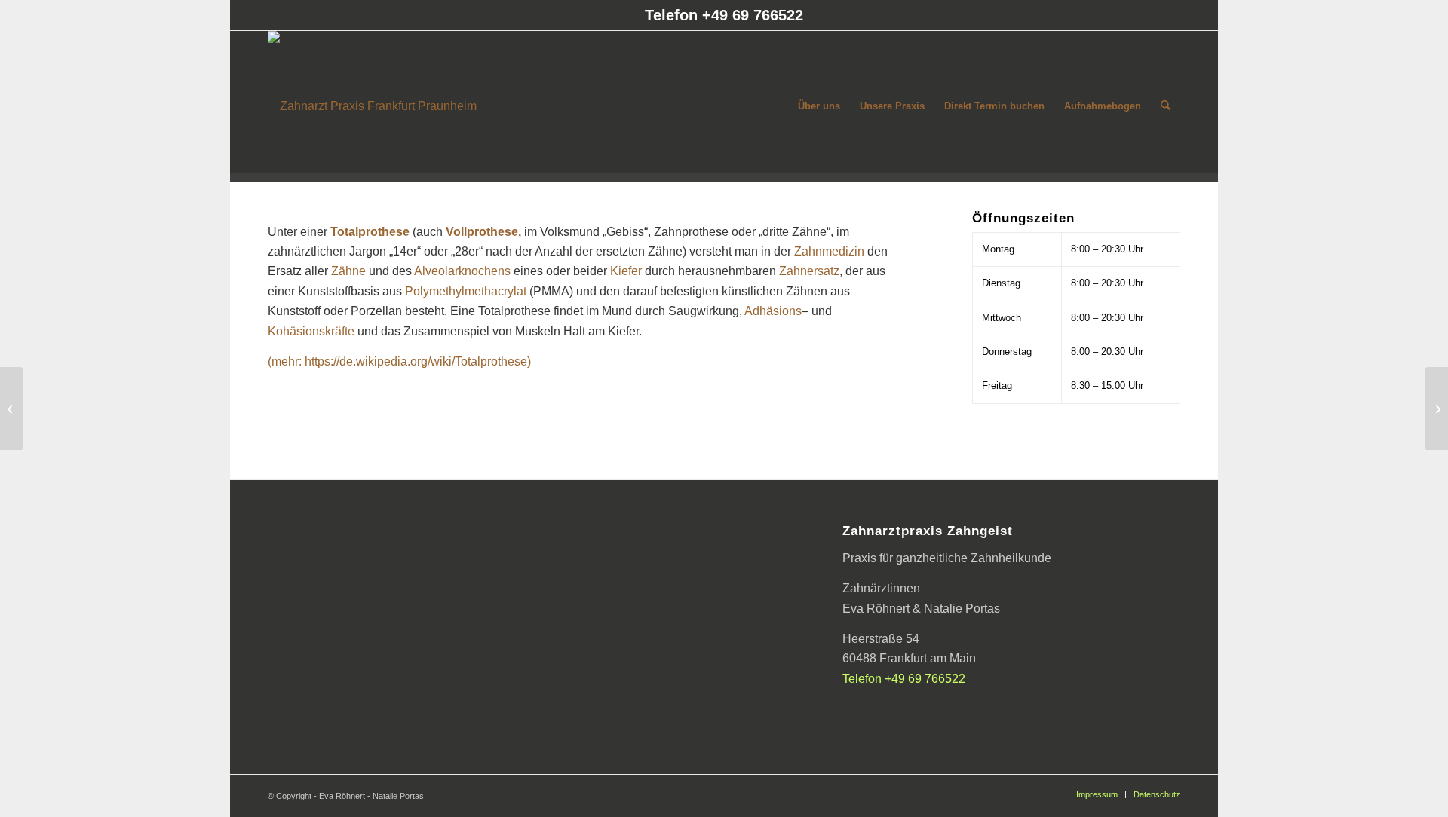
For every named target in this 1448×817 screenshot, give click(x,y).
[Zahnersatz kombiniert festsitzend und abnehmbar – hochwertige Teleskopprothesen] (11, 408)
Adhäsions (773, 310)
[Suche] (1165, 106)
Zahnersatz (809, 271)
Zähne (348, 271)
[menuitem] (819, 106)
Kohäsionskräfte (311, 331)
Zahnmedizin (829, 251)
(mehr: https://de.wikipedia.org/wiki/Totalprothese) (399, 361)
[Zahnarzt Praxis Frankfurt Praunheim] (372, 106)
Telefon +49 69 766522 (724, 15)
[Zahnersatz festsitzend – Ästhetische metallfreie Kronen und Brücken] (1436, 408)
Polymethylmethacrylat (465, 291)
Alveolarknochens (462, 271)
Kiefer (626, 271)
